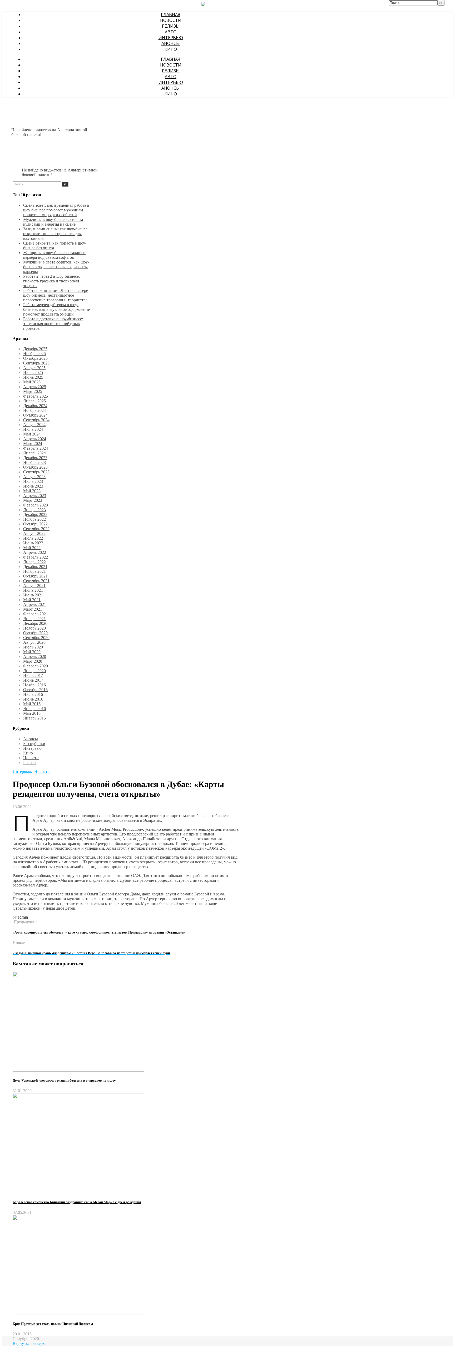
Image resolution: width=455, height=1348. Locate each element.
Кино (171, 49)
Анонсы (170, 43)
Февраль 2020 (35, 666)
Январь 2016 (34, 708)
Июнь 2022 (33, 543)
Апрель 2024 (34, 439)
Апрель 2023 (34, 495)
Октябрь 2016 (35, 689)
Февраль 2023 (35, 505)
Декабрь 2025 (35, 349)
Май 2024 (32, 434)
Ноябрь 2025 (34, 353)
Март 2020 (32, 661)
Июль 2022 (33, 538)
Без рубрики (34, 743)
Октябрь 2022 (35, 524)
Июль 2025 (33, 372)
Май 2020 (32, 652)
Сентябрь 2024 (36, 420)
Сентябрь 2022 (36, 528)
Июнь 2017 (33, 680)
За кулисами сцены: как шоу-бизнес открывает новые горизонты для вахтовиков (55, 234)
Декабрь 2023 (35, 457)
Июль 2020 (33, 647)
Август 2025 (34, 368)
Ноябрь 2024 (34, 410)
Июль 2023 (33, 481)
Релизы (171, 26)
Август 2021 (34, 585)
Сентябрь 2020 (36, 637)
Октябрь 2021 (35, 576)
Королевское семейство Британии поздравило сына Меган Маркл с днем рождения (77, 1202)
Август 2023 (34, 476)
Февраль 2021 (35, 614)
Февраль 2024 (35, 448)
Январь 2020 (34, 670)
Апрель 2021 (34, 604)
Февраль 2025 (35, 396)
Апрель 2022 (34, 552)
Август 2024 (34, 424)
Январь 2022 (34, 562)
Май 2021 (32, 599)
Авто (170, 32)
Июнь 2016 (33, 699)
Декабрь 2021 (35, 566)
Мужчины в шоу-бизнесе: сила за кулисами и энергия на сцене (53, 221)
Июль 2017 (33, 675)
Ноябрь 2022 (34, 519)
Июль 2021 (33, 590)
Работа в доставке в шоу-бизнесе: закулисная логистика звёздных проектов (53, 324)
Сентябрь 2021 (36, 581)
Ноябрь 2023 (34, 462)
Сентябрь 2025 (36, 363)
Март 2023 (32, 500)
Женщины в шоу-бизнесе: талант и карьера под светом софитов (54, 255)
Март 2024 (32, 443)
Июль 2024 (33, 429)
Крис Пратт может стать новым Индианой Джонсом (53, 1324)
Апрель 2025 (34, 386)
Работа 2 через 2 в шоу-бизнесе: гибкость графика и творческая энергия (51, 281)
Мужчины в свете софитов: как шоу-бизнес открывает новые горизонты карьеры (56, 267)
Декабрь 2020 (35, 623)
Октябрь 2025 (35, 358)
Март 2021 (32, 609)
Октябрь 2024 (35, 415)
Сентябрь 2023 (36, 472)
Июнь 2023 (33, 486)
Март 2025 (32, 391)
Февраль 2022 (35, 557)
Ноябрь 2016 (34, 685)
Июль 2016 (33, 694)
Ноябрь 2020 (34, 628)
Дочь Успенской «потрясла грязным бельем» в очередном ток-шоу (64, 1080)
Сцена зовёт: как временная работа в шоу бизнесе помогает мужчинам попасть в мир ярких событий (56, 210)
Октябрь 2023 (35, 467)
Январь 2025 (34, 401)
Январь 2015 (34, 718)
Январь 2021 (34, 618)
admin (23, 917)
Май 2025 (32, 382)
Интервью (171, 37)
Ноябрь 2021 (34, 571)
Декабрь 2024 (35, 405)
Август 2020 (34, 642)
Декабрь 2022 (35, 514)
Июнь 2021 (33, 595)
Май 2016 (32, 704)
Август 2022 (34, 533)
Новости (170, 20)
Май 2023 (32, 491)
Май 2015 (32, 713)
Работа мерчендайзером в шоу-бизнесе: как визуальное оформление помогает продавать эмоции (56, 309)
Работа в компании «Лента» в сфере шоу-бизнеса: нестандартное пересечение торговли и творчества (55, 295)
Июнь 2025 (33, 377)
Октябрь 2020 (35, 633)
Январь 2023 (34, 510)
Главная (170, 14)
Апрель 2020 (34, 656)
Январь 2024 (34, 453)
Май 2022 (32, 547)
